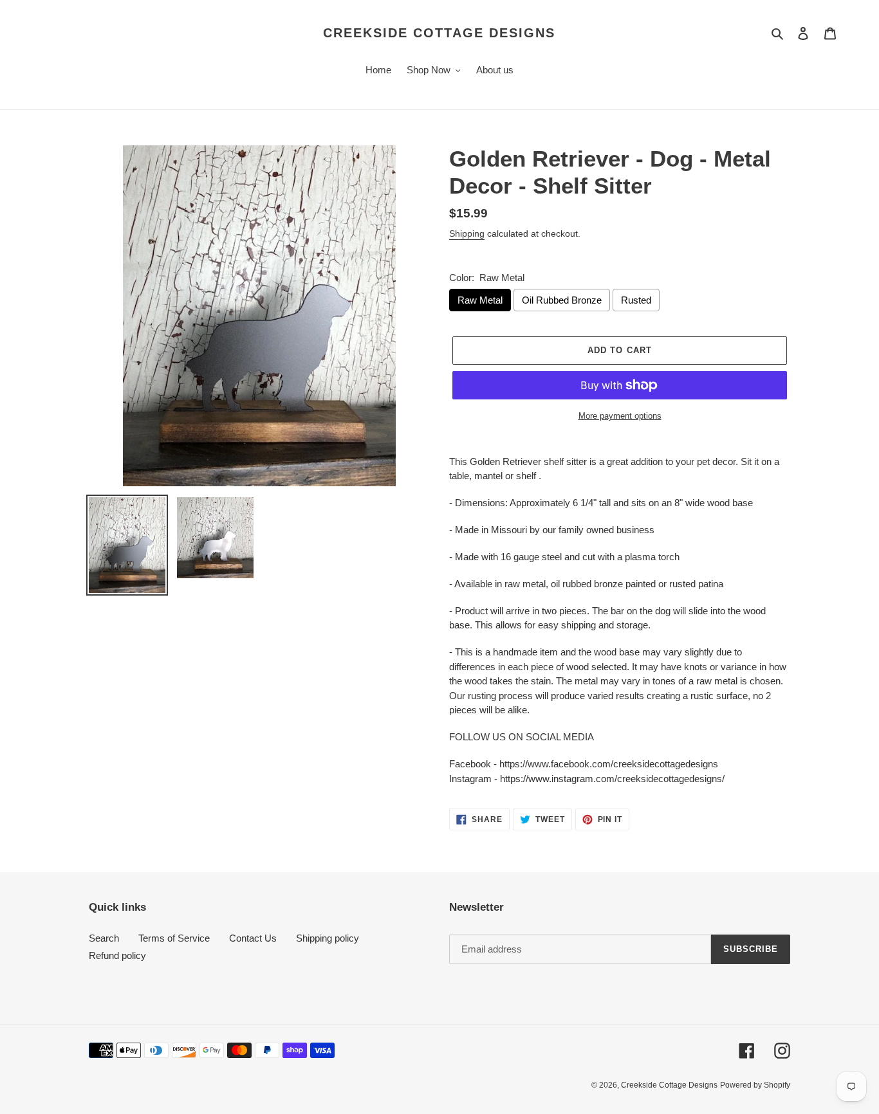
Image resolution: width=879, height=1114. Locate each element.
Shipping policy (327, 938)
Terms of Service (174, 938)
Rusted (636, 300)
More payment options (620, 416)
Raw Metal (480, 300)
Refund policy (117, 955)
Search (104, 938)
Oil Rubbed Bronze (562, 300)
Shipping (467, 233)
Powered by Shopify (755, 1085)
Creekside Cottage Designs (439, 33)
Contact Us (253, 938)
